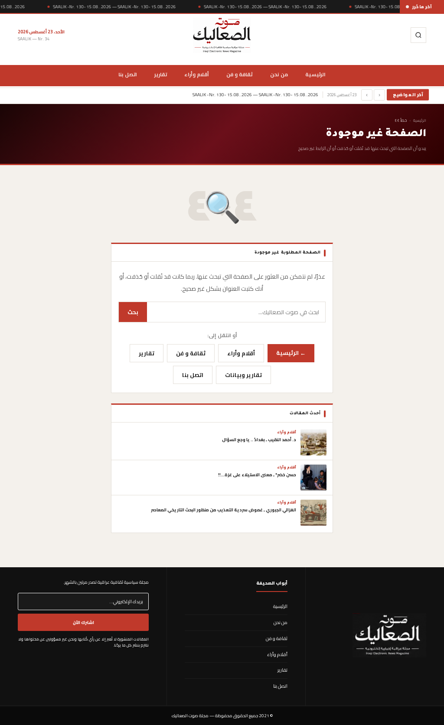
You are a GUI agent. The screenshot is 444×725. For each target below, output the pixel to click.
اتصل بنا (127, 74)
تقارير (160, 74)
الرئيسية (315, 74)
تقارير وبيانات (243, 375)
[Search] (418, 35)
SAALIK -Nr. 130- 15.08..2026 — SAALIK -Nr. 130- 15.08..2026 (114, 6)
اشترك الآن (83, 622)
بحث (132, 312)
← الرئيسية (291, 353)
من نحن (278, 74)
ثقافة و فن (239, 74)
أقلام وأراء (196, 74)
